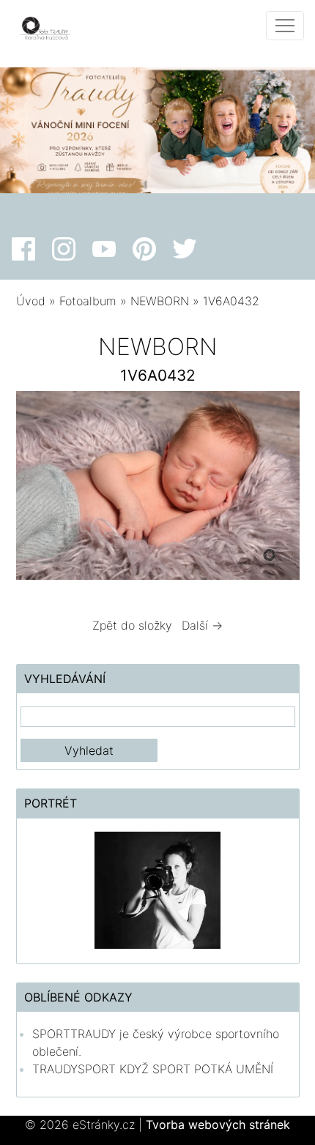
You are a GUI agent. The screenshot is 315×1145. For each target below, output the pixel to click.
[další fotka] (275, 489)
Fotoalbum (87, 301)
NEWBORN (161, 301)
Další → (202, 625)
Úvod (30, 301)
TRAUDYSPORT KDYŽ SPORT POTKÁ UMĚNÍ (152, 1069)
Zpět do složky (132, 625)
